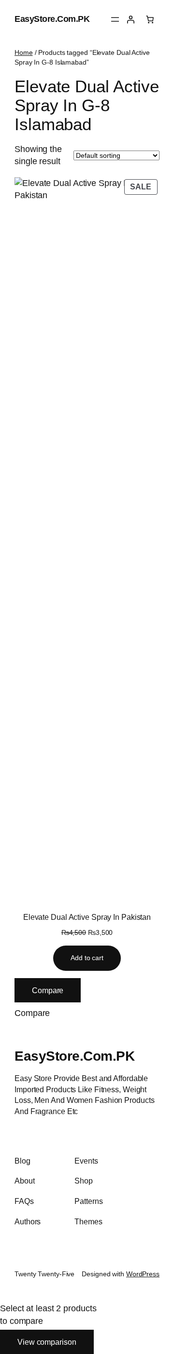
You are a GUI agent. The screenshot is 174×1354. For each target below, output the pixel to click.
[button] (32, 1013)
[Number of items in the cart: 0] (150, 19)
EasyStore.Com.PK (51, 19)
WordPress (143, 1274)
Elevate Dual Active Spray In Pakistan (87, 917)
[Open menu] (115, 19)
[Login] (130, 19)
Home (23, 52)
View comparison (46, 1341)
